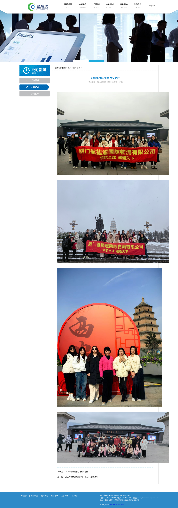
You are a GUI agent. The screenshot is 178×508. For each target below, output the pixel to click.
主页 (69, 68)
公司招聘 (35, 94)
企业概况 (82, 5)
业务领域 (110, 5)
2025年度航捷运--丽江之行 (76, 472)
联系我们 (138, 5)
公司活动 (35, 87)
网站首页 (68, 5)
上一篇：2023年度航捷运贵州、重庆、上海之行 (77, 477)
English (152, 6)
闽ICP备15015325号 (116, 505)
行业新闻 (35, 80)
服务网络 (124, 5)
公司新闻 (96, 5)
